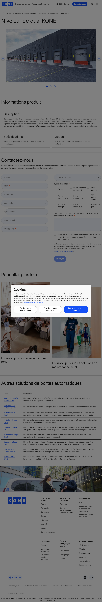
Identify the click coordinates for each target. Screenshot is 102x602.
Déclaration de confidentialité (33, 302)
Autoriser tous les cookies (76, 309)
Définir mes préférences (25, 309)
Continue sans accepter (50, 309)
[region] (51, 301)
